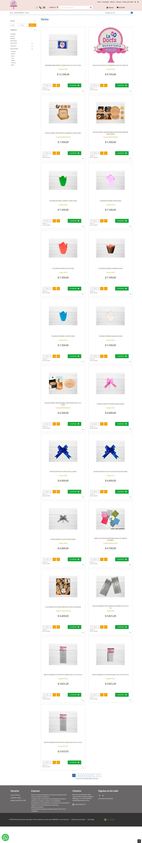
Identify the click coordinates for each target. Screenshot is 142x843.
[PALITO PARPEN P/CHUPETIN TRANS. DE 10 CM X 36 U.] (63, 722)
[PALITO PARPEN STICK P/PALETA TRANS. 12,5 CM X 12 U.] (110, 586)
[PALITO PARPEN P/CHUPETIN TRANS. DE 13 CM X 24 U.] (63, 654)
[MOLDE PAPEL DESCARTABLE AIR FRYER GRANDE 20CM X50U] (110, 112)
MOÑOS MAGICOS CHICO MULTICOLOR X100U (111, 471)
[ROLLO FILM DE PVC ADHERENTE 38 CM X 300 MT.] (110, 45)
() (121, 7)
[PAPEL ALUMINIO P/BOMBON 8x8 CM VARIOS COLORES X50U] (110, 519)
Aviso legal (91, 819)
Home (99, 2)
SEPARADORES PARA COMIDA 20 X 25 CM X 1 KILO (63, 65)
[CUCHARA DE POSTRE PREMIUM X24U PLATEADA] (63, 586)
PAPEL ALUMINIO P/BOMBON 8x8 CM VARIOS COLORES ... (110, 539)
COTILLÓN (13, 46)
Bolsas (12, 56)
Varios (27, 13)
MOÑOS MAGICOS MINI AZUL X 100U (63, 471)
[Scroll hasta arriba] (139, 841)
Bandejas (13, 51)
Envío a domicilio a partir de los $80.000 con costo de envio (51, 819)
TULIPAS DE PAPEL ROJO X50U (63, 268)
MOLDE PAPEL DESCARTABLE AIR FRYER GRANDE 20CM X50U (110, 133)
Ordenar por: (109, 13)
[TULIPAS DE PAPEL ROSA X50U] (110, 180)
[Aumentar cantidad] (54, 85)
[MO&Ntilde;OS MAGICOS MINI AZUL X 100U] (63, 451)
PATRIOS (12, 38)
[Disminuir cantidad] (58, 85)
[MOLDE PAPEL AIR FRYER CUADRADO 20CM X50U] (63, 112)
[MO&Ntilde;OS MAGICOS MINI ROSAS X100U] (110, 383)
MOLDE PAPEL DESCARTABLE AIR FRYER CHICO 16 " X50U (63, 404)
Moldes (13, 60)
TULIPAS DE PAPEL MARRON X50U (110, 268)
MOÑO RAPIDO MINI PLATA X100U (63, 539)
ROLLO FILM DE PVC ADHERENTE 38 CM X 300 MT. (110, 65)
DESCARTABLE (19, 13)
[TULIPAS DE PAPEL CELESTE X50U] (63, 315)
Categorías (52, 7)
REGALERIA (13, 40)
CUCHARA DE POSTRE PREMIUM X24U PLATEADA (63, 607)
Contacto (118, 2)
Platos (12, 65)
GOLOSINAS (13, 43)
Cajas (12, 58)
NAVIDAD (13, 34)
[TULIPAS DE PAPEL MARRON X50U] (110, 248)
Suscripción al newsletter (105, 798)
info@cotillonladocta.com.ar (81, 800)
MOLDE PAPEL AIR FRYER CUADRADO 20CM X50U (63, 133)
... (95, 775)
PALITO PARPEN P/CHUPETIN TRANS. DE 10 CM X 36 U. (63, 742)
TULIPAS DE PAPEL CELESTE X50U (63, 336)
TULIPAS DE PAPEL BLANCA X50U (110, 336)
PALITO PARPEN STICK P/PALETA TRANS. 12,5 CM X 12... (110, 607)
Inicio (11, 13)
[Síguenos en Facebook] (137, 2)
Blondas (13, 53)
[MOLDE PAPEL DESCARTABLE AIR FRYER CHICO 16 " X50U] (63, 383)
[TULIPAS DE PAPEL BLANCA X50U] (110, 315)
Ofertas (112, 2)
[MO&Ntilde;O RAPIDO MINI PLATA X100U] (63, 519)
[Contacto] (41, 7)
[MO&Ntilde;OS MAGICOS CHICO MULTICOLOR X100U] (110, 451)
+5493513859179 (79, 804)
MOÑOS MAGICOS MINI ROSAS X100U (110, 404)
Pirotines (13, 62)
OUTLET (12, 36)
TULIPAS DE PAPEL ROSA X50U (110, 201)
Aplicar (32, 25)
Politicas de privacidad (78, 819)
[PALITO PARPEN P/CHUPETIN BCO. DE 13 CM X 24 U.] (110, 654)
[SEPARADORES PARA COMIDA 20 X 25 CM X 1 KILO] (63, 45)
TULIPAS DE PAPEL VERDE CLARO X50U (63, 201)
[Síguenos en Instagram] (135, 2)
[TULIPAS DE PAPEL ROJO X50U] (63, 248)
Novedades (105, 2)
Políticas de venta (127, 2)
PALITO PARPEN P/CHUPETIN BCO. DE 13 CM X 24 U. (110, 674)
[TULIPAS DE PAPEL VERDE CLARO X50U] (63, 180)
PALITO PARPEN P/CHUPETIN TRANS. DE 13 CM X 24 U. (63, 674)
